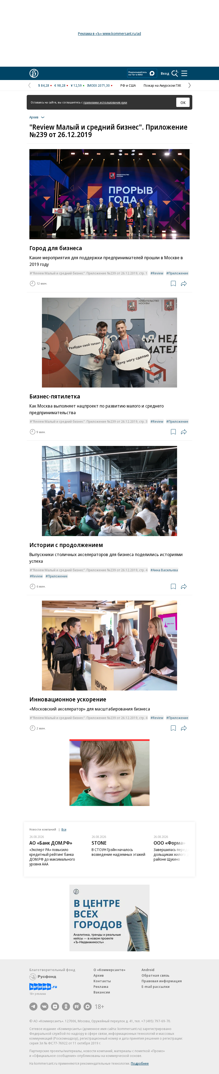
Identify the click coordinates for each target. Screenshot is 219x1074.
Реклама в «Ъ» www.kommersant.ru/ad (109, 33)
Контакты (102, 981)
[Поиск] (175, 73)
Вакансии (101, 992)
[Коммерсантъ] (33, 73)
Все (63, 829)
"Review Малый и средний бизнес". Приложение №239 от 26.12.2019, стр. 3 (89, 421)
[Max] (88, 1007)
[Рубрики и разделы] (184, 73)
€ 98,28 (59, 85)
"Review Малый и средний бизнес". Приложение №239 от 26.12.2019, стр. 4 (89, 570)
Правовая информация (162, 981)
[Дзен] (55, 1007)
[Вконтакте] (44, 1007)
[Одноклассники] (66, 1007)
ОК (183, 102)
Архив (98, 975)
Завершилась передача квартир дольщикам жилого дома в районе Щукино (181, 854)
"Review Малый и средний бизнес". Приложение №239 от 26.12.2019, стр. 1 (89, 273)
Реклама (100, 986)
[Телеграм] (33, 1007)
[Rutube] (77, 1007)
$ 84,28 (43, 85)
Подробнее (140, 1063)
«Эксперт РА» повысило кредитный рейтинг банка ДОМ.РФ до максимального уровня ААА (52, 857)
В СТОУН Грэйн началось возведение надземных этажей (118, 852)
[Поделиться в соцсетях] (184, 283)
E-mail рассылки (156, 986)
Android (148, 969)
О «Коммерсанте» (109, 969)
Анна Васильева (165, 570)
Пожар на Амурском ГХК (162, 85)
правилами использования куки (105, 102)
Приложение (178, 273)
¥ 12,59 (76, 85)
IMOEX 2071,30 (98, 85)
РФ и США (128, 85)
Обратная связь (155, 975)
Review (158, 273)
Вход (165, 73)
